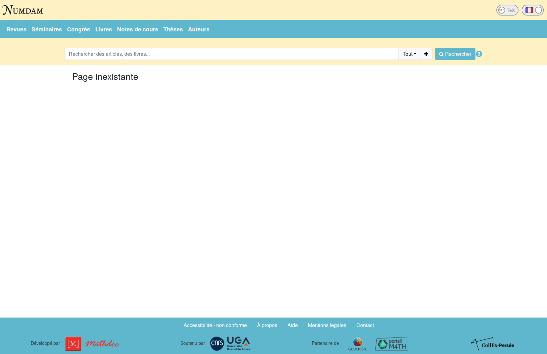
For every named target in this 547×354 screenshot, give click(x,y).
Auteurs (199, 29)
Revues (16, 29)
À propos (267, 325)
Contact (365, 325)
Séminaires (47, 29)
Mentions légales (327, 325)
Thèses (173, 29)
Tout (407, 53)
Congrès (78, 29)
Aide (292, 325)
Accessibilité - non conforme (215, 325)
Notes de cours (137, 29)
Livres (103, 29)
